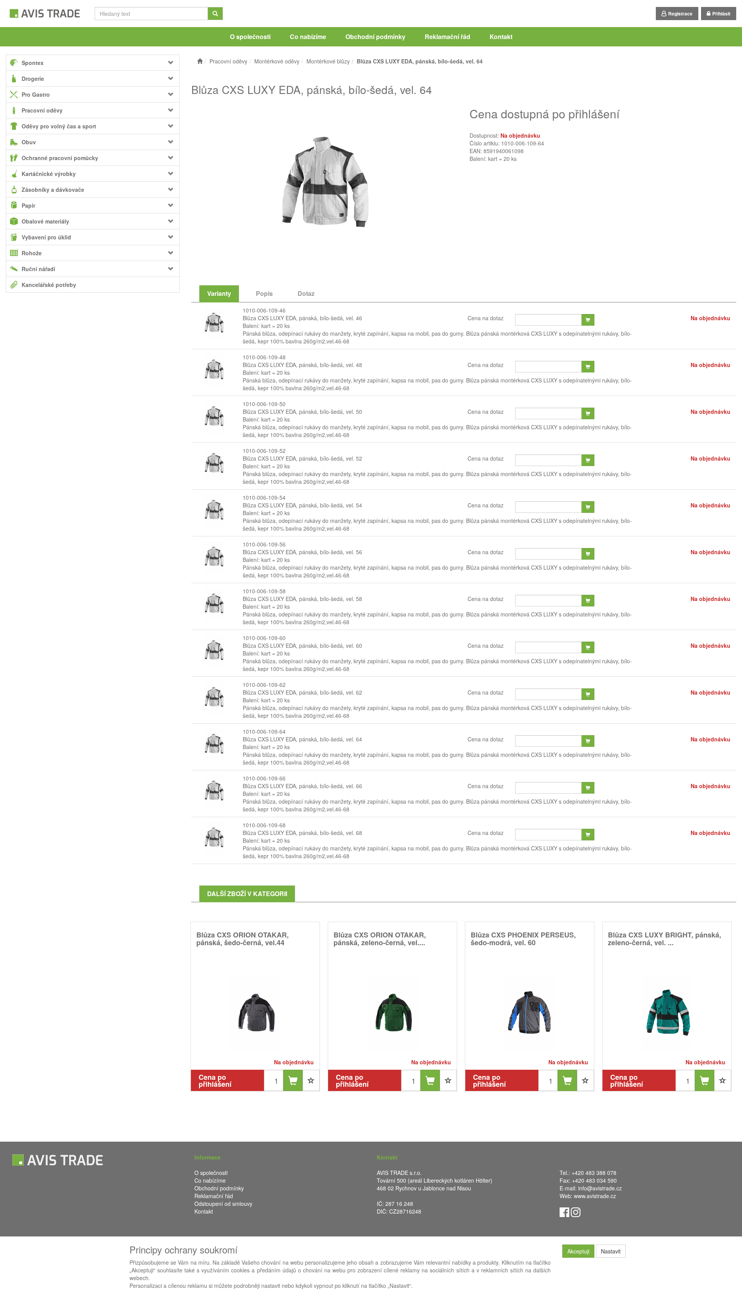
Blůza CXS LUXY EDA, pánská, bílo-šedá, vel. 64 (302, 739)
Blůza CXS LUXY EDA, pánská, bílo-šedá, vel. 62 (302, 692)
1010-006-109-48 (264, 357)
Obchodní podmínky (375, 36)
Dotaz (306, 293)
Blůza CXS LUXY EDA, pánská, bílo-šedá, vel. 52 (302, 458)
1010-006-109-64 (264, 731)
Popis (264, 293)
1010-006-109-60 (264, 638)
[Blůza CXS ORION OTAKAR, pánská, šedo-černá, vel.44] (255, 1013)
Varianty (219, 293)
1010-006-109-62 (264, 684)
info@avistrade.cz (600, 1188)
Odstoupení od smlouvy (223, 1203)
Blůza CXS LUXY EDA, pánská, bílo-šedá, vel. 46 (302, 318)
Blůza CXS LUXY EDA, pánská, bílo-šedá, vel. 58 (302, 599)
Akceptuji (578, 1251)
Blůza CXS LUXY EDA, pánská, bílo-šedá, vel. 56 (302, 552)
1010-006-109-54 (264, 497)
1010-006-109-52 (264, 450)
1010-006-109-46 (264, 310)
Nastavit (611, 1251)
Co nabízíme (308, 36)
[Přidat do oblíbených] (311, 1080)
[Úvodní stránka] (200, 61)
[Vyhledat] (215, 13)
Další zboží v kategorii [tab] (247, 893)
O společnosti (250, 36)
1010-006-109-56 (264, 544)
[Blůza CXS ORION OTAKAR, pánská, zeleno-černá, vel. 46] (392, 1013)
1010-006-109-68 (264, 825)
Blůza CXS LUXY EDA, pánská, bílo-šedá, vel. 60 (302, 645)
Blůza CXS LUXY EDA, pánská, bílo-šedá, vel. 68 (302, 833)
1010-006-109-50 (264, 404)
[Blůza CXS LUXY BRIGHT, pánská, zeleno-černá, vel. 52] (667, 1013)
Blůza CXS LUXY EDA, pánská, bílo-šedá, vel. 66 (302, 786)
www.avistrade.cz (595, 1196)
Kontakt (501, 36)
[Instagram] (575, 1212)
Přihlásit (721, 13)
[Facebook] (564, 1212)
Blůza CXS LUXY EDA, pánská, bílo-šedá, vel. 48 (302, 365)
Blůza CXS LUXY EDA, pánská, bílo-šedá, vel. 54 (302, 505)
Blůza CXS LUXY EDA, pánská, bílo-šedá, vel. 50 (302, 411)
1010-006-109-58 (264, 591)
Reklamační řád (447, 36)
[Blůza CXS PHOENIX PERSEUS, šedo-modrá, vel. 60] (529, 1013)
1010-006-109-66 (264, 778)
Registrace (680, 13)
